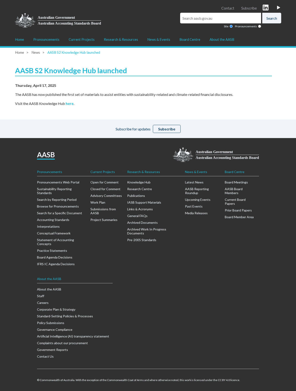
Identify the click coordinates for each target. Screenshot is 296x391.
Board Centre (189, 39)
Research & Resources (121, 39)
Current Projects (82, 39)
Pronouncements (246, 26)
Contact (227, 8)
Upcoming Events (197, 200)
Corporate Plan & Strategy (56, 309)
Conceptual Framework (54, 233)
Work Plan (97, 202)
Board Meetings (236, 182)
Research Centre (139, 189)
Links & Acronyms (140, 209)
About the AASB (222, 39)
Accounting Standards (53, 220)
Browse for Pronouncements (58, 206)
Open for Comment (104, 182)
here (70, 103)
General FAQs (137, 216)
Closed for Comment (105, 189)
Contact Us (45, 356)
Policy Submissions (50, 323)
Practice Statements (52, 250)
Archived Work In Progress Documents (146, 231)
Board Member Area (239, 217)
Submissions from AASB (103, 211)
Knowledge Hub (139, 182)
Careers (43, 303)
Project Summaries (103, 220)
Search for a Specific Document (59, 213)
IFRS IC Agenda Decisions (56, 264)
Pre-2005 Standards (141, 240)
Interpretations (48, 226)
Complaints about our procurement (62, 343)
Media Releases (196, 213)
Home (19, 39)
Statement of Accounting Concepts (55, 242)
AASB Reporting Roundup (197, 191)
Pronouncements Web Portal (58, 182)
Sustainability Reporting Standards (54, 191)
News (35, 52)
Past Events (194, 206)
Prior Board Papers (238, 210)
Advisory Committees (106, 196)
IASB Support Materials (144, 202)
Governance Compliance (54, 329)
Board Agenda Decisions (54, 257)
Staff (40, 296)
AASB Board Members (234, 191)
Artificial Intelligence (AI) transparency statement (73, 336)
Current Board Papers (235, 201)
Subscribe (249, 8)
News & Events (158, 39)
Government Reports (52, 350)
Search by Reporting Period (57, 200)
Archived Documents (142, 222)
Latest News (194, 182)
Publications (136, 196)
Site (226, 26)
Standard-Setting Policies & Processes (65, 316)
